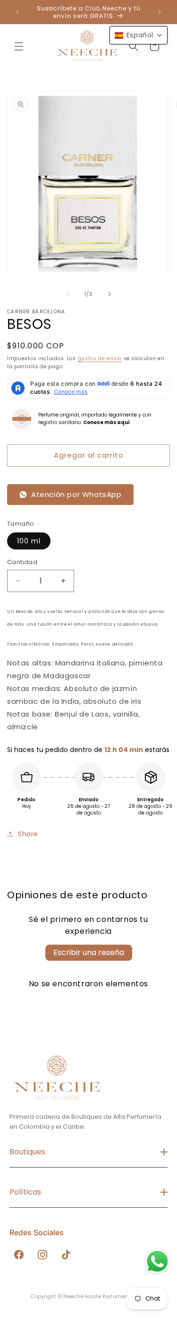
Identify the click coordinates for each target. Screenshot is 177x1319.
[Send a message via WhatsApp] (157, 1261)
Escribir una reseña (88, 952)
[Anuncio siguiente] (159, 12)
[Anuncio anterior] (17, 12)
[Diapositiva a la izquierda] (68, 293)
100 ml (29, 541)
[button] (18, 46)
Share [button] (28, 834)
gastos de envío (100, 358)
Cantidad (22, 562)
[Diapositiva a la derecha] (109, 293)
